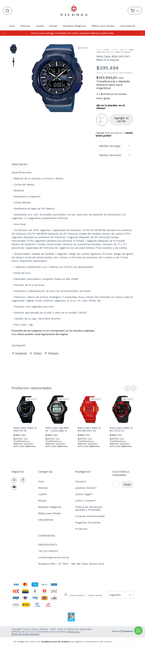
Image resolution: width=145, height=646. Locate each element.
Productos (81, 528)
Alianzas (25, 25)
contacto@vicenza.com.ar (53, 557)
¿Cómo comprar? (85, 500)
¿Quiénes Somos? (86, 487)
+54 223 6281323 (48, 551)
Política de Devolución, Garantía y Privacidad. (89, 508)
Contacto (80, 481)
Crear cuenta (95, 595)
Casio (115, 50)
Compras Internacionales (90, 516)
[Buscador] (7, 10)
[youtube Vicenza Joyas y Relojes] (14, 487)
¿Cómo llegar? (83, 494)
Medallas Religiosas (74, 25)
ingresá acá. (73, 631)
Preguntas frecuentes (88, 522)
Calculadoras (127, 25)
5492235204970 (47, 544)
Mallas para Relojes (103, 25)
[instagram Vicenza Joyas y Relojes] (14, 480)
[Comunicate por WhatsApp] (138, 630)
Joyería (39, 25)
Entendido (123, 641)
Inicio (12, 25)
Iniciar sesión (77, 595)
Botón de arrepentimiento (25, 634)
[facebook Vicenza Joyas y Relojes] (23, 480)
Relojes (53, 25)
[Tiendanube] (122, 632)
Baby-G (123, 50)
